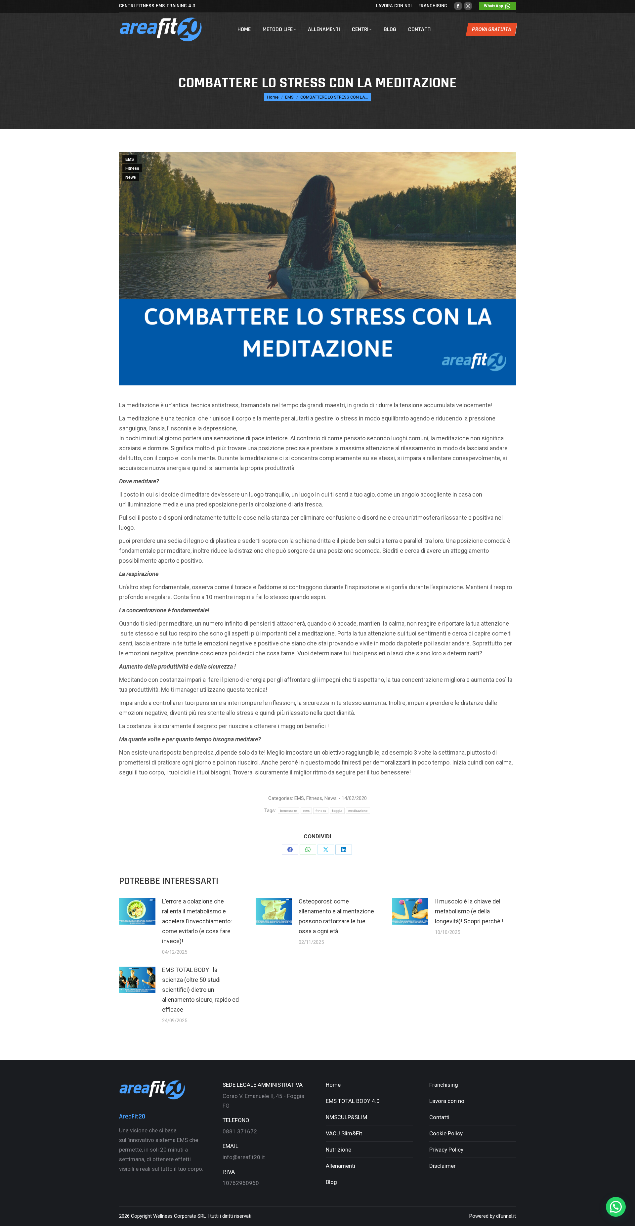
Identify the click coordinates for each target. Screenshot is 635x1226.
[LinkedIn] (343, 849)
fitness (321, 810)
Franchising (443, 1084)
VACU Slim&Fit (344, 1133)
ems (306, 810)
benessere (288, 810)
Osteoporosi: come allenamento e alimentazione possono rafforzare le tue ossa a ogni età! (336, 916)
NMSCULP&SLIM (346, 1117)
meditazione (358, 810)
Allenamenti (340, 1165)
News (130, 177)
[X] (326, 849)
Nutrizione (338, 1149)
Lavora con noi (447, 1101)
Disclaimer (442, 1165)
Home (333, 1084)
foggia (337, 810)
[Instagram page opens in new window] (468, 6)
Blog (331, 1182)
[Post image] (137, 911)
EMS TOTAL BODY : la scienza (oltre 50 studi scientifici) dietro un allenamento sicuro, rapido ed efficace (200, 989)
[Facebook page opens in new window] (458, 6)
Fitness (132, 168)
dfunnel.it (506, 1216)
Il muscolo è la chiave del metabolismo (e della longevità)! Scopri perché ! (469, 911)
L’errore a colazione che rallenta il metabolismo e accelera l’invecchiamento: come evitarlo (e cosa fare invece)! (197, 921)
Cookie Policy (446, 1133)
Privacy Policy (446, 1149)
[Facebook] (290, 849)
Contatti (439, 1117)
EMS (129, 159)
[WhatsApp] (308, 849)
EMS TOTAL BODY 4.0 (353, 1101)
